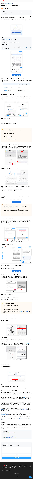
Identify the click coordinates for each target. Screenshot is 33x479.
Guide (25, 468)
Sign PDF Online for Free (16, 271)
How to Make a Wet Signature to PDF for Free (9, 437)
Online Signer (5, 87)
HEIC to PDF (20, 468)
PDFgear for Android (14, 469)
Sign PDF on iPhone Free (16, 75)
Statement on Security (16, 476)
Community (25, 466)
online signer (26, 311)
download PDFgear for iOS (27, 47)
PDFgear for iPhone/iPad (15, 468)
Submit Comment (16, 457)
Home (2, 3)
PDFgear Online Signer (23, 393)
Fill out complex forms (7, 137)
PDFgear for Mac (14, 467)
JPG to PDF (20, 469)
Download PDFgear (4, 166)
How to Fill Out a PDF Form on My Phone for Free (10, 436)
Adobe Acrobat (5, 90)
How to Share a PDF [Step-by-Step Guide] (9, 432)
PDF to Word (20, 466)
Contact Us (30, 467)
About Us (30, 466)
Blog (24, 467)
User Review (25, 469)
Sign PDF (4, 3)
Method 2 (2, 405)
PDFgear (21, 311)
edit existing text (28, 343)
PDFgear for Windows (14, 466)
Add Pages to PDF (21, 467)
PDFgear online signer (7, 39)
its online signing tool (24, 409)
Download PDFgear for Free (16, 201)
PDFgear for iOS (18, 388)
